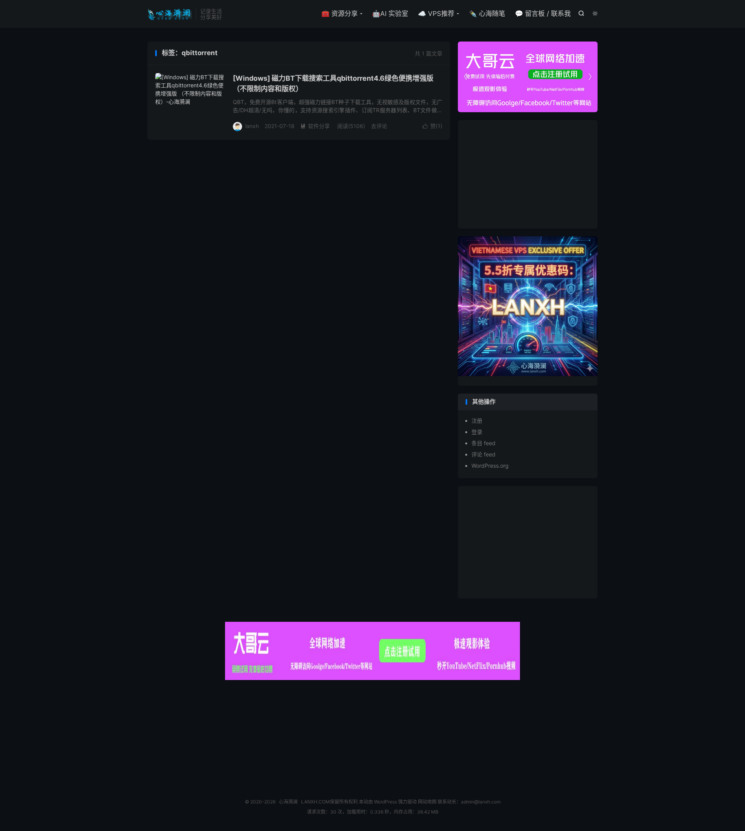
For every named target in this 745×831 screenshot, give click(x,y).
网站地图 (427, 802)
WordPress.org (490, 465)
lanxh (252, 126)
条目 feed (483, 443)
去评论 (379, 126)
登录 (476, 432)
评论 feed (483, 454)
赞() (432, 126)
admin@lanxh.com (481, 802)
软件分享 (315, 126)
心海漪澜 (169, 14)
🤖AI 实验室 (390, 13)
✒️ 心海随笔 (487, 13)
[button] (590, 76)
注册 (476, 420)
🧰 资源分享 (339, 13)
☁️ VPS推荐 (436, 13)
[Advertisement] (528, 174)
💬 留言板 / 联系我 (543, 13)
